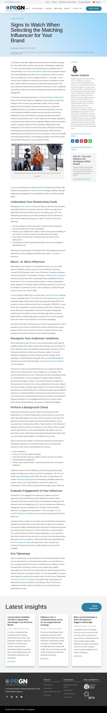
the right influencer (29, 343)
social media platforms (34, 71)
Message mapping (24, 479)
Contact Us (77, 8)
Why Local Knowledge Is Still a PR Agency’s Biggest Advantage (85, 619)
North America (47, 685)
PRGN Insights (68, 690)
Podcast (54, 2)
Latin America (47, 688)
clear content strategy (29, 206)
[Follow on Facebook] (77, 141)
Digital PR (34, 52)
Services (49, 8)
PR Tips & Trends (51, 52)
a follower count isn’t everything (23, 579)
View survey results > (82, 179)
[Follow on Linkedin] (72, 141)
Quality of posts (18, 454)
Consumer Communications (20, 52)
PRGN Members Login (12, 2)
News (47, 2)
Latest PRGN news (69, 694)
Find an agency (37, 8)
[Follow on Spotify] (90, 141)
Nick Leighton (13, 628)
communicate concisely (22, 542)
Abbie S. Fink (47, 628)
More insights (93, 607)
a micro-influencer (52, 295)
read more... (11, 661)
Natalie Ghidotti (18, 48)
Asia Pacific (47, 695)
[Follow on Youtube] (85, 141)
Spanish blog (68, 697)
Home (13, 19)
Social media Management (79, 52)
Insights (67, 8)
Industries (58, 8)
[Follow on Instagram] (81, 141)
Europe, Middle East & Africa (52, 691)
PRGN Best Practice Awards (67, 2)
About (27, 8)
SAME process (36, 190)
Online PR (41, 52)
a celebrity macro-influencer (54, 275)
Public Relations (63, 52)
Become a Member (84, 2)
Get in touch (94, 8)
